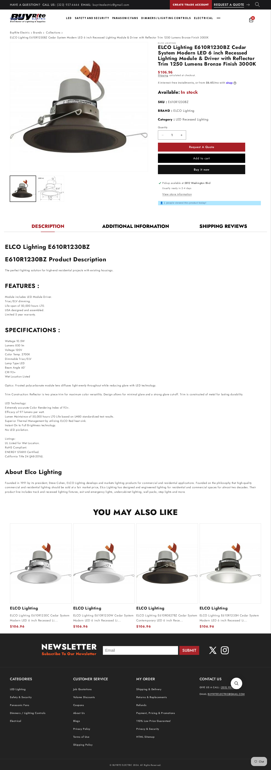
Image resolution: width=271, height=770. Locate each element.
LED (69, 18)
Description (48, 226)
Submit (189, 650)
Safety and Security (92, 18)
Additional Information (135, 226)
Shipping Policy (83, 745)
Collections (53, 32)
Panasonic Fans (125, 18)
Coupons (78, 705)
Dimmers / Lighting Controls (166, 18)
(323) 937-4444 (68, 5)
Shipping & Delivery (148, 689)
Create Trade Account (191, 5)
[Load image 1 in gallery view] (23, 189)
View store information (177, 194)
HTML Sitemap (145, 737)
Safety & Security (21, 697)
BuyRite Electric (20, 32)
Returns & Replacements (151, 697)
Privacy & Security (147, 729)
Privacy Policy (81, 729)
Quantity (162, 127)
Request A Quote (229, 4)
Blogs (76, 721)
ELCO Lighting (183, 110)
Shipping (163, 75)
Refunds (141, 705)
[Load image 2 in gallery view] (51, 189)
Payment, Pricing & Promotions (155, 713)
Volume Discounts (84, 697)
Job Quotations (82, 689)
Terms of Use (81, 737)
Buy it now (201, 169)
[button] (236, 683)
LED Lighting (18, 689)
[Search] (257, 5)
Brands (37, 32)
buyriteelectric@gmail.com (111, 5)
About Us (79, 713)
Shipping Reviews (223, 226)
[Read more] (218, 18)
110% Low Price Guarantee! (153, 721)
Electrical (203, 18)
